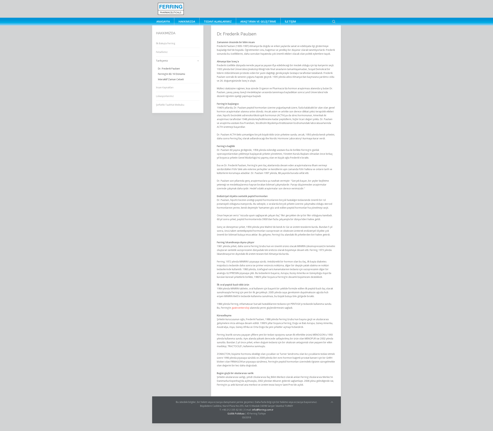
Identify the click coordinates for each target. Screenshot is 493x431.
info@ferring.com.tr (262, 409)
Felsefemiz (162, 52)
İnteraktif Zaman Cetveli (171, 79)
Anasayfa (163, 21)
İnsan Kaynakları (165, 87)
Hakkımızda (187, 21)
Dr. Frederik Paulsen (169, 68)
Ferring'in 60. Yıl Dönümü (171, 74)
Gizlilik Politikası (236, 413)
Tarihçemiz (162, 60)
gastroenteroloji (240, 307)
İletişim (290, 21)
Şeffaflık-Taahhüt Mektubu (170, 104)
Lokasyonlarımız (165, 96)
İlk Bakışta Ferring (165, 43)
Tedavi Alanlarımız (218, 21)
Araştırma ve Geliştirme (258, 21)
